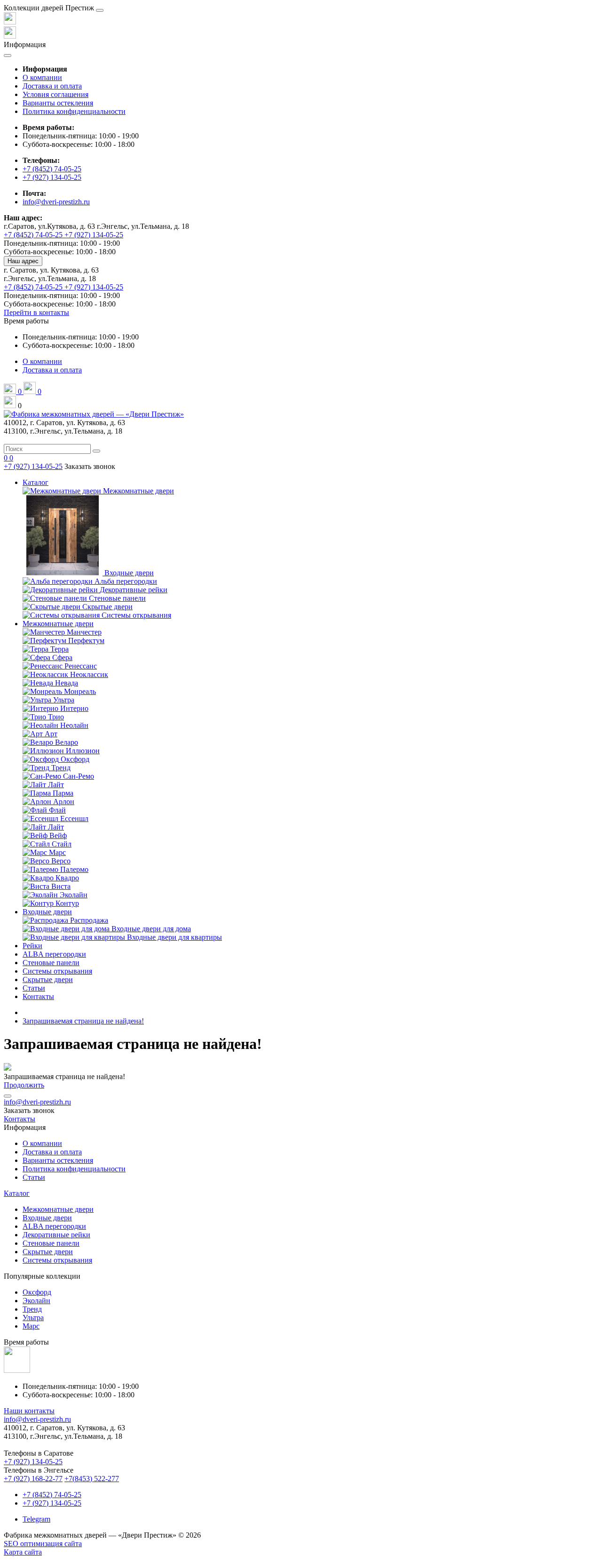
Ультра (33, 1318)
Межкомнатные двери (58, 624)
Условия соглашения (55, 94)
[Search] (96, 451)
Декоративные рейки (56, 1235)
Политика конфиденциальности (74, 111)
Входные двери (47, 912)
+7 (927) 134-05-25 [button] (33, 1462)
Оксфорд (37, 1292)
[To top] (7, 1096)
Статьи (34, 988)
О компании (42, 77)
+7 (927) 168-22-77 (33, 1479)
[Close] (99, 10)
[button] (26, 321)
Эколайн (36, 1301)
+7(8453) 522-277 (91, 1479)
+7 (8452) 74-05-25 (52, 169)
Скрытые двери (48, 979)
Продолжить (24, 1085)
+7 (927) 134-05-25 (52, 177)
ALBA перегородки (54, 954)
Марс (31, 1326)
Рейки (32, 946)
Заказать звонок (89, 466)
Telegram (36, 1519)
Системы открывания (57, 971)
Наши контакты (29, 1411)
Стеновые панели (51, 963)
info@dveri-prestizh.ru (56, 202)
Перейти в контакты (36, 312)
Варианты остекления (58, 103)
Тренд (32, 1309)
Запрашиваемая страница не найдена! (83, 1021)
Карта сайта (23, 1552)
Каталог (35, 482)
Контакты (38, 996)
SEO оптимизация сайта (43, 1544)
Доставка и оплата (52, 86)
